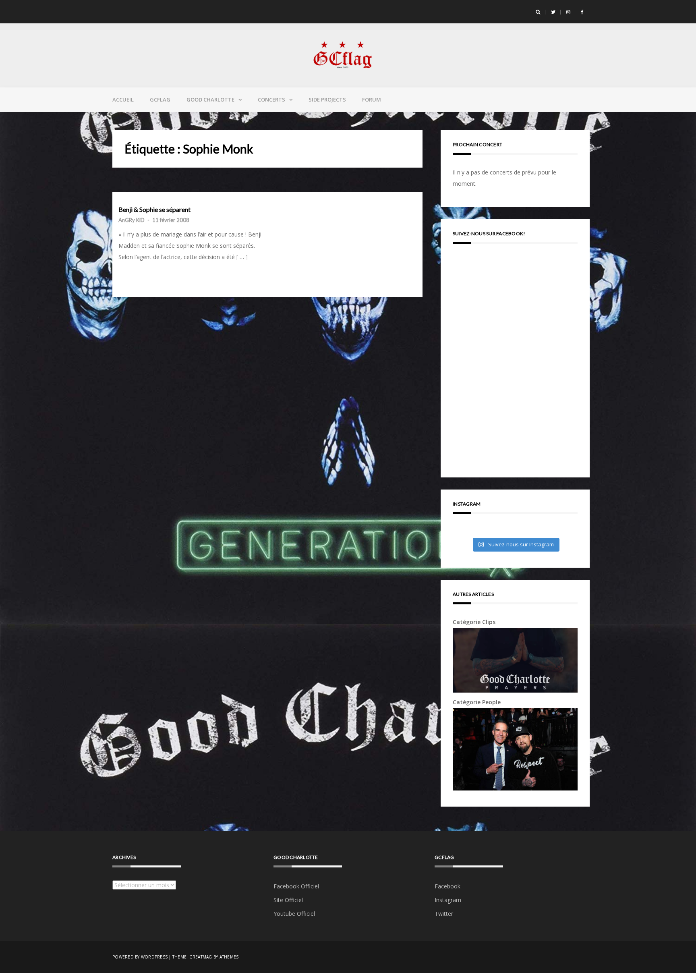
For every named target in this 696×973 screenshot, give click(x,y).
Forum (371, 99)
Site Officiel (288, 900)
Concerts (271, 99)
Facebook (447, 886)
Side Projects (327, 99)
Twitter (444, 913)
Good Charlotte (210, 99)
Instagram (448, 900)
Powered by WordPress (140, 957)
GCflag (160, 99)
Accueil (123, 99)
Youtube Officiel (294, 913)
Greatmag (200, 957)
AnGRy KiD (131, 220)
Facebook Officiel (296, 886)
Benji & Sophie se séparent (154, 209)
